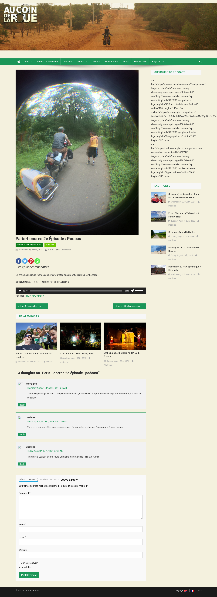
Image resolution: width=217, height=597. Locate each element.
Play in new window (34, 296)
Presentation (111, 61)
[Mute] (132, 290)
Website (23, 550)
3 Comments (65, 250)
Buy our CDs (158, 61)
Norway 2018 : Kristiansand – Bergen (183, 249)
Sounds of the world (47, 61)
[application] (81, 291)
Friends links (140, 61)
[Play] (19, 290)
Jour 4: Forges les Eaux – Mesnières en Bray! (34, 306)
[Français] (191, 590)
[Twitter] (25, 259)
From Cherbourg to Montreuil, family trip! (184, 215)
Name (22, 524)
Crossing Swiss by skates (181, 232)
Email (22, 537)
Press (126, 61)
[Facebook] (18, 259)
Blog (27, 61)
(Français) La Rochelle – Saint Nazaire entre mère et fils (183, 196)
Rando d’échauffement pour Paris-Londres (34, 355)
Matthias (64, 362)
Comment (25, 493)
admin (50, 249)
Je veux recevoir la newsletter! (28, 565)
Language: (179, 590)
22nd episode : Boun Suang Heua (77, 353)
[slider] (139, 290)
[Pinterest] (31, 259)
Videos (80, 61)
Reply (22, 405)
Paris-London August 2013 (29, 244)
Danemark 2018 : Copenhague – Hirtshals (184, 268)
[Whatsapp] (37, 259)
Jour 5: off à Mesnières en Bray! (131, 306)
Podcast (50, 244)
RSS (199, 590)
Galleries (96, 61)
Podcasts (67, 61)
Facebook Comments (49, 479)
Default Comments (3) (28, 479)
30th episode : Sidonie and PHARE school (121, 355)
